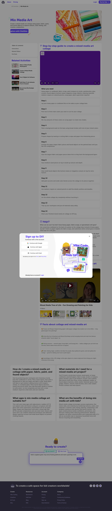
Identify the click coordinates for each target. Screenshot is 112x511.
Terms (37, 256)
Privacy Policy (43, 256)
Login (42, 275)
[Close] (89, 236)
